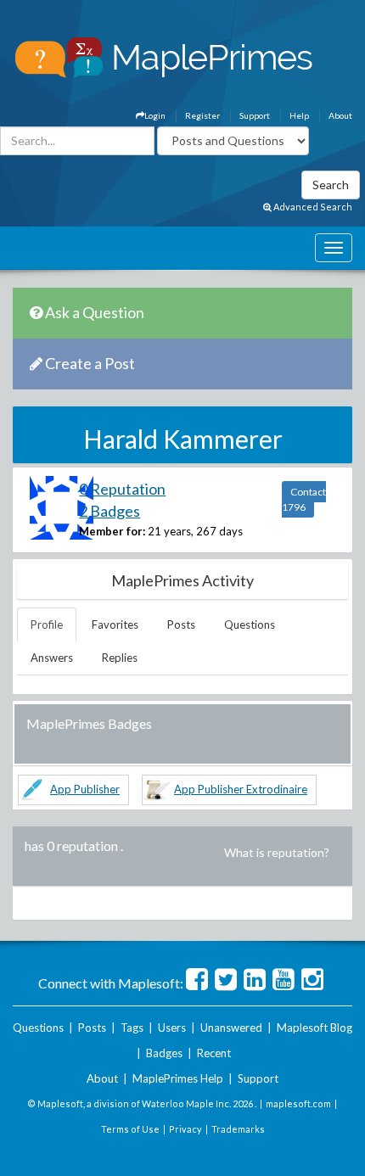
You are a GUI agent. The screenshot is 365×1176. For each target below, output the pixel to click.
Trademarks (238, 1128)
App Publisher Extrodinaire (240, 789)
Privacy (185, 1128)
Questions (249, 624)
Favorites (115, 624)
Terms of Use (130, 1128)
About (340, 115)
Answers (52, 657)
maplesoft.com (298, 1103)
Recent (214, 1053)
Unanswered (231, 1027)
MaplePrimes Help (177, 1078)
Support (254, 115)
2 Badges (109, 510)
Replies (120, 657)
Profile (47, 624)
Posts (181, 624)
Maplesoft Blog (314, 1027)
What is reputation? (276, 852)
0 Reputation (122, 488)
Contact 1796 (304, 499)
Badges (164, 1053)
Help (299, 115)
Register (202, 115)
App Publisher (85, 789)
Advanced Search (312, 206)
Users (172, 1027)
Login (155, 115)
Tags (132, 1027)
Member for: (112, 531)
